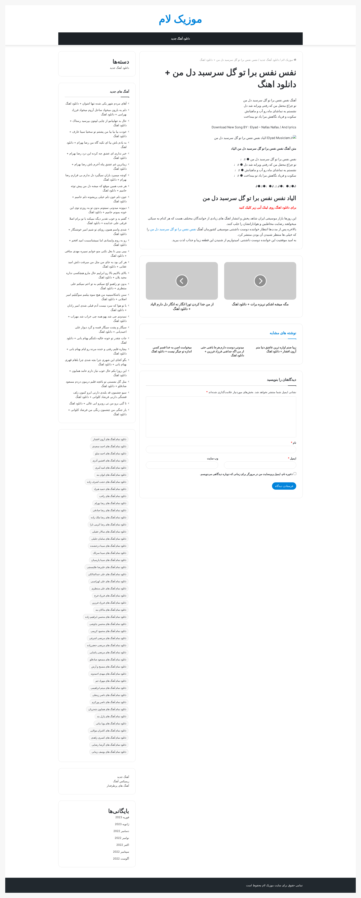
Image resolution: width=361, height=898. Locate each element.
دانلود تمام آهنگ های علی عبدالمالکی (107, 574)
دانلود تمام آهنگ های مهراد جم (110, 680)
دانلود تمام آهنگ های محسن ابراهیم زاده (105, 616)
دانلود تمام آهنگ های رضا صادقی (109, 510)
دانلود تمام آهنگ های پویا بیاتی (111, 723)
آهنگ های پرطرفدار (118, 785)
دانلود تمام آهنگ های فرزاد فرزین (109, 602)
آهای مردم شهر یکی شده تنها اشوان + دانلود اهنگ (96, 103)
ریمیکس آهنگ (121, 781)
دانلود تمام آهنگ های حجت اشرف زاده (106, 481)
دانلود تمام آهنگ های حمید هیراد (110, 488)
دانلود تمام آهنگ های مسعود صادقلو (108, 659)
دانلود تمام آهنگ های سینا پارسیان (108, 560)
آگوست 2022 (121, 858)
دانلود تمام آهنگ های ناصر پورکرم (109, 702)
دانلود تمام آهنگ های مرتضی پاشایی (108, 652)
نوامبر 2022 (122, 837)
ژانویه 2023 (122, 824)
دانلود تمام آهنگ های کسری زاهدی (108, 737)
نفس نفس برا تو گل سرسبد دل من (173, 229)
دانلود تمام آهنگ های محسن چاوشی (107, 623)
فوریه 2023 (122, 817)
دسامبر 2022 (121, 831)
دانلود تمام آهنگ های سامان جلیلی (108, 538)
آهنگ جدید (123, 776)
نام (293, 442)
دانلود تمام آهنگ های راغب (112, 496)
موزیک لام (287, 59)
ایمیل (292, 458)
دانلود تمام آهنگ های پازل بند (111, 716)
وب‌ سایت (212, 458)
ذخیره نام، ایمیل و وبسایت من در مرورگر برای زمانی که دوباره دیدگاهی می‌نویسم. (246, 474)
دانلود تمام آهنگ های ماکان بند (110, 609)
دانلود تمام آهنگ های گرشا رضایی (109, 744)
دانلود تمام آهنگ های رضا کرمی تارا (108, 524)
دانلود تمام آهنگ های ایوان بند (111, 474)
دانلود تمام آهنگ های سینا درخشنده (108, 545)
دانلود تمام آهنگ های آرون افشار (109, 439)
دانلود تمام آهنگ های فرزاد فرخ (110, 595)
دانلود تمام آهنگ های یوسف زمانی (109, 751)
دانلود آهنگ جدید (180, 38)
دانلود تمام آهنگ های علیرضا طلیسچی (106, 567)
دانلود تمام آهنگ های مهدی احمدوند (108, 673)
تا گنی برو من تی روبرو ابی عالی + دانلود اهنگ (98, 403)
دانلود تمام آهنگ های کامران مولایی (108, 730)
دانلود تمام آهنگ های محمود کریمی (108, 631)
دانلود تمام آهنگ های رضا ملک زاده (108, 517)
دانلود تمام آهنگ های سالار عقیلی (109, 531)
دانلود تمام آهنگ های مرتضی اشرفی (107, 638)
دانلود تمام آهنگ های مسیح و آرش (108, 666)
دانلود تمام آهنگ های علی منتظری (109, 588)
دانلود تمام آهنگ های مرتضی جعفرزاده (106, 645)
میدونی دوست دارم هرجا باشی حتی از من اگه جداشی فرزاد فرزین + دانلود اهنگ (222, 351)
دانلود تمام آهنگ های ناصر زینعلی (109, 695)
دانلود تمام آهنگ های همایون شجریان (107, 709)
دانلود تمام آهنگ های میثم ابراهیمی (108, 687)
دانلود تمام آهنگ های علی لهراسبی (108, 581)
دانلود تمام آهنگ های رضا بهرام (110, 503)
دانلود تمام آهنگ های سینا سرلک (109, 552)
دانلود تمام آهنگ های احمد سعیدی (109, 446)
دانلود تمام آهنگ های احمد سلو (110, 453)
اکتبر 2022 (122, 844)
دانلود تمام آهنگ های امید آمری (110, 467)
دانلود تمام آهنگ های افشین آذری (109, 460)
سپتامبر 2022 (121, 851)
